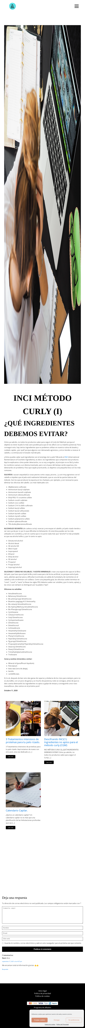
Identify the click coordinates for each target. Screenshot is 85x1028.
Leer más (10, 757)
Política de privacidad (42, 993)
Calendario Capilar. (17, 810)
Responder (5, 969)
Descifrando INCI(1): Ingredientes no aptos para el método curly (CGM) (61, 742)
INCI (66, 457)
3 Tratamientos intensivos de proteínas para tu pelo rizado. (23, 741)
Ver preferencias (73, 1020)
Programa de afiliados (42, 1007)
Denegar (57, 1020)
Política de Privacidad (62, 1024)
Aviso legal (42, 991)
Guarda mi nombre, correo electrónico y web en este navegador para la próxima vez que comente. (42, 943)
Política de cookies (50, 1024)
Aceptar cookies (39, 1020)
